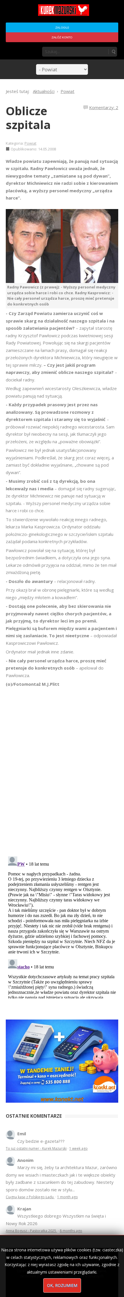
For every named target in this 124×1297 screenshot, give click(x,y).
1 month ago (67, 1196)
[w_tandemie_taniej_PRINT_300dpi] (62, 1060)
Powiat (30, 143)
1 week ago (78, 1148)
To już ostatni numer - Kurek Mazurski (36, 1148)
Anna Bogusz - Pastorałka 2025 (31, 1230)
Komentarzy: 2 (103, 107)
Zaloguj (62, 27)
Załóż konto (62, 37)
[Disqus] (62, 769)
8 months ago (71, 1230)
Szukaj (113, 52)
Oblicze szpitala (28, 118)
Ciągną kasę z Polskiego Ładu (30, 1196)
